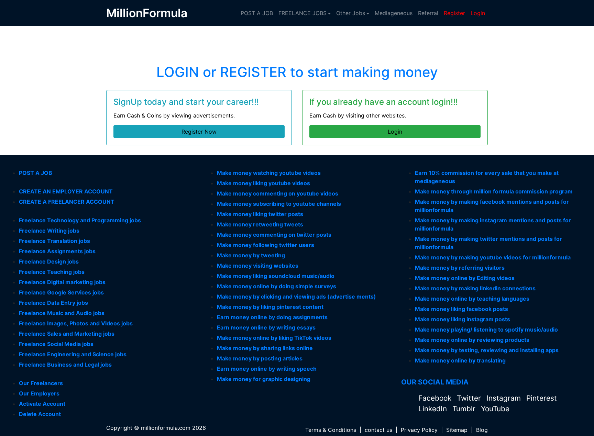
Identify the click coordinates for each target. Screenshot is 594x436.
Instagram (504, 398)
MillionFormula (146, 13)
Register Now (199, 131)
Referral (428, 13)
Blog (482, 429)
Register (454, 13)
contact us (378, 429)
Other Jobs (350, 13)
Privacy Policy (419, 429)
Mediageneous (393, 13)
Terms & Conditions (330, 429)
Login (478, 13)
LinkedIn (433, 408)
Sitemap (457, 429)
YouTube (495, 408)
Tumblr (464, 408)
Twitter (470, 398)
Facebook (435, 398)
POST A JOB (257, 13)
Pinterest (541, 398)
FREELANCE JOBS (302, 13)
